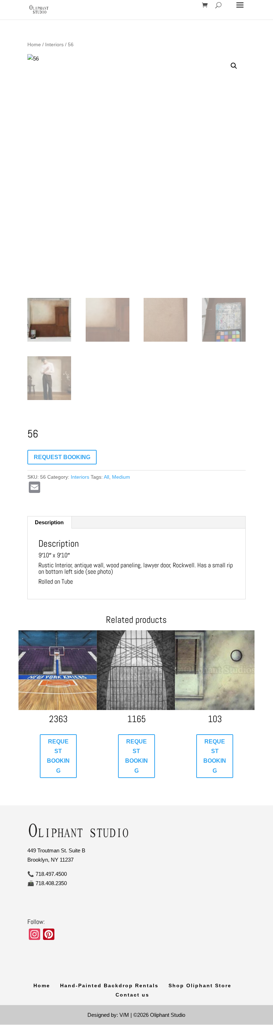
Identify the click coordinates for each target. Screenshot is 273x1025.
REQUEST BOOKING (62, 457)
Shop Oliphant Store (199, 985)
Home (34, 44)
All (106, 477)
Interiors (54, 44)
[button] (234, 65)
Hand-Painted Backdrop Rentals (109, 985)
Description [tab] (49, 522)
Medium (121, 477)
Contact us (132, 995)
